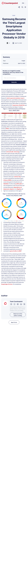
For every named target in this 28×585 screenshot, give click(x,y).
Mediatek (6, 183)
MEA (7, 128)
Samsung (16, 151)
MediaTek (22, 105)
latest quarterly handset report (15, 98)
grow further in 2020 (15, 251)
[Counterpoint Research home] (6, 3)
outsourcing (17, 176)
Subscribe (14, 82)
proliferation (18, 183)
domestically (9, 151)
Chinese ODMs (7, 180)
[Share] (19, 7)
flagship (19, 189)
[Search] (22, 7)
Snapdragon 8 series (7, 284)
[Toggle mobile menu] (25, 7)
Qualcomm (15, 105)
